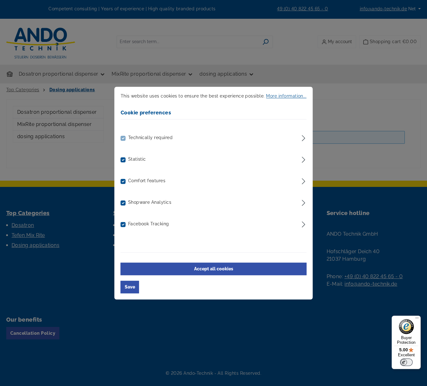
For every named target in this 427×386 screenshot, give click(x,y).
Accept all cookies (213, 268)
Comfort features (147, 180)
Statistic (137, 159)
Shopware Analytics (150, 202)
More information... (286, 95)
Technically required (150, 137)
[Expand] (303, 137)
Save (130, 286)
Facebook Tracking (148, 223)
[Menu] (417, 319)
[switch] (406, 362)
